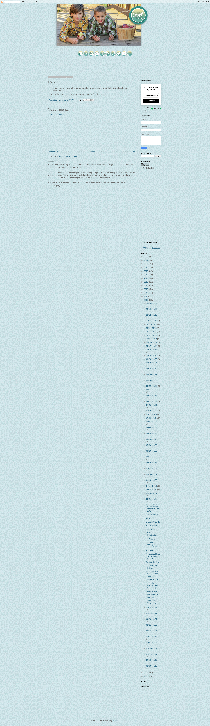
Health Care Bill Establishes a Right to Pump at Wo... (152, 507)
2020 (146, 264)
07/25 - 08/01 (151, 405)
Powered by (145, 109)
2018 (146, 271)
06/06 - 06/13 (151, 439)
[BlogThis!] (86, 100)
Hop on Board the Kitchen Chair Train (153, 573)
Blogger (116, 720)
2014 (146, 286)
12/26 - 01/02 (151, 303)
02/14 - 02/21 (151, 631)
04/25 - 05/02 (151, 474)
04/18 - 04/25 (151, 480)
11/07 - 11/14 (151, 335)
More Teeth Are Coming (152, 596)
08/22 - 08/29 (152, 386)
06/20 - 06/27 (151, 428)
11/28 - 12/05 (151, 324)
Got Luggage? (151, 539)
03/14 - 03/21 (151, 607)
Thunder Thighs (152, 580)
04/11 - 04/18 (151, 486)
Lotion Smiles (151, 591)
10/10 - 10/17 (151, 350)
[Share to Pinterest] (92, 100)
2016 (146, 278)
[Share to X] (88, 100)
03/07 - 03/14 (151, 613)
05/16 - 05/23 (151, 457)
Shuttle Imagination (151, 534)
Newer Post (53, 152)
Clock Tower (151, 529)
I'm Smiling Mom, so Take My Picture (153, 556)
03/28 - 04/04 (151, 493)
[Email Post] (80, 100)
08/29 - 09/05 (151, 380)
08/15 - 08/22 (151, 390)
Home (92, 152)
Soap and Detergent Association (151, 544)
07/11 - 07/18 (151, 414)
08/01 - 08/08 (152, 401)
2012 (146, 293)
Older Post (131, 152)
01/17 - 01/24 (151, 654)
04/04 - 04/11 (151, 490)
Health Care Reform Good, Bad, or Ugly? (152, 585)
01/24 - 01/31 (151, 648)
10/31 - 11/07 (151, 339)
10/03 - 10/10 (152, 355)
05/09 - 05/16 (151, 463)
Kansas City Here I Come (153, 567)
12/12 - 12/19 (151, 315)
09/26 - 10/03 (152, 359)
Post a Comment (57, 115)
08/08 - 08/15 (151, 396)
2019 (146, 268)
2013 (146, 289)
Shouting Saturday (153, 522)
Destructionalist (152, 515)
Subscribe (151, 101)
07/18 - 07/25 (152, 411)
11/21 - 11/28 (151, 328)
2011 (146, 296)
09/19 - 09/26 (151, 363)
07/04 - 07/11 (151, 418)
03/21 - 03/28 (151, 499)
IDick (148, 518)
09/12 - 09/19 (151, 369)
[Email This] (84, 100)
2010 (146, 300)
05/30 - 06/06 (151, 445)
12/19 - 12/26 (151, 309)
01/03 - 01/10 (151, 666)
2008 (146, 676)
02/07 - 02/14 (151, 637)
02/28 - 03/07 (151, 619)
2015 (146, 282)
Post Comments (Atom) (69, 156)
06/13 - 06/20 (151, 433)
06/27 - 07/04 (151, 422)
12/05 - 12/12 (152, 321)
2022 (146, 257)
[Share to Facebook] (90, 100)
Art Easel (149, 550)
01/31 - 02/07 (151, 643)
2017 (146, 275)
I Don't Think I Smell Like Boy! (153, 602)
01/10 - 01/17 (151, 660)
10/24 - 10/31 (152, 342)
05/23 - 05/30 (151, 451)
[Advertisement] (91, 133)
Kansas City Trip (152, 562)
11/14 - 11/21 (151, 332)
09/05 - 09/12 (151, 374)
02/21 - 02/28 (151, 625)
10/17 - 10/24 (152, 346)
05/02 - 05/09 (151, 468)
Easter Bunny (151, 526)
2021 (146, 260)
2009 (146, 673)
